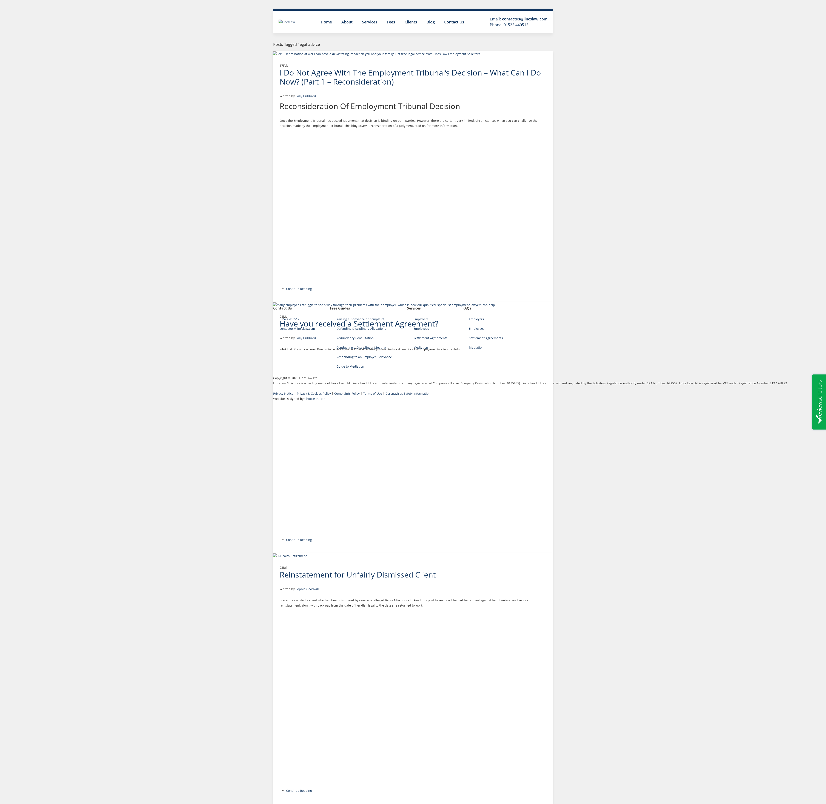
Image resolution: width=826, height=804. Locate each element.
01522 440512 (516, 24)
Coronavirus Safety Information (407, 393)
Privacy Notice (283, 393)
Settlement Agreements (430, 338)
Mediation (420, 347)
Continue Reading (299, 289)
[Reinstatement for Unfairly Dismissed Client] (413, 556)
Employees (421, 329)
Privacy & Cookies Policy (314, 393)
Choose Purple (314, 399)
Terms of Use (372, 393)
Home (326, 22)
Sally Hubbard (306, 96)
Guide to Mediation (350, 366)
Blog (431, 22)
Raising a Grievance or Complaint (360, 319)
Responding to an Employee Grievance (364, 357)
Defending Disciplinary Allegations (361, 329)
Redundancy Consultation (355, 338)
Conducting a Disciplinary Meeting (361, 347)
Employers (420, 319)
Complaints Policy (347, 393)
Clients (411, 22)
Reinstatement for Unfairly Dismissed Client (358, 574)
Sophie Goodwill (307, 589)
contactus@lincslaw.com (524, 19)
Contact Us (454, 22)
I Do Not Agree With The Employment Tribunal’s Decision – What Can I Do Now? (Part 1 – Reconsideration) (410, 77)
